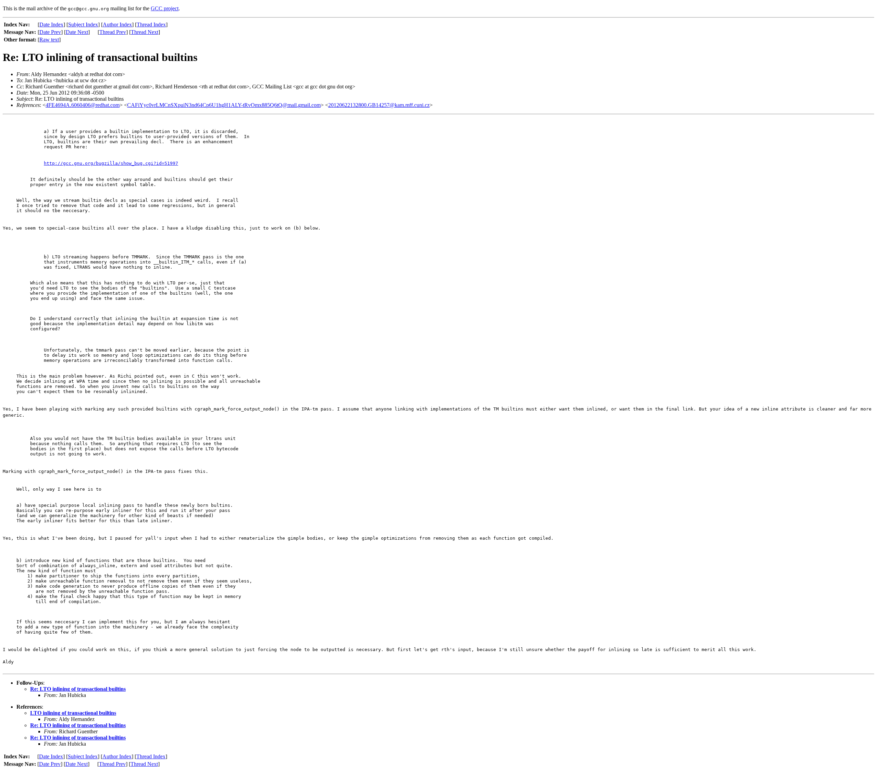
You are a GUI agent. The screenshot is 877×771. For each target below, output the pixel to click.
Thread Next (144, 32)
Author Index (117, 24)
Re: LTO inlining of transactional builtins (78, 689)
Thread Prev (112, 32)
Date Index (51, 24)
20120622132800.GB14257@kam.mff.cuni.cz (379, 105)
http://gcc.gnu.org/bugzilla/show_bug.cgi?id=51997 (111, 163)
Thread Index (151, 24)
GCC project (164, 8)
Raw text (49, 39)
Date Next (77, 32)
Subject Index (83, 24)
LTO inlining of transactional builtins (73, 713)
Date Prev (50, 32)
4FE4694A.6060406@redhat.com (83, 105)
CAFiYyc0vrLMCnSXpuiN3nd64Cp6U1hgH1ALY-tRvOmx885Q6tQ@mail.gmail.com (224, 105)
